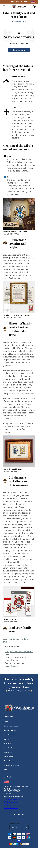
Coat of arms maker (10, 735)
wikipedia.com (11, 666)
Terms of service (9, 761)
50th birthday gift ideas (11, 805)
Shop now (7, 739)
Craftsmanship (9, 752)
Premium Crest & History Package (16, 315)
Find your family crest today (13, 799)
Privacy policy (8, 756)
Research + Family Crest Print (15, 231)
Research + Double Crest (13, 469)
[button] (4, 6)
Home (6, 721)
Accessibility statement (11, 765)
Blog (5, 769)
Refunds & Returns (10, 730)
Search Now (19, 50)
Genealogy (7, 743)
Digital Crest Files (10, 619)
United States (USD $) (17, 827)
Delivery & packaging (11, 726)
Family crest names (11, 802)
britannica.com (11, 660)
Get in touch (8, 748)
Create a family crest (11, 808)
